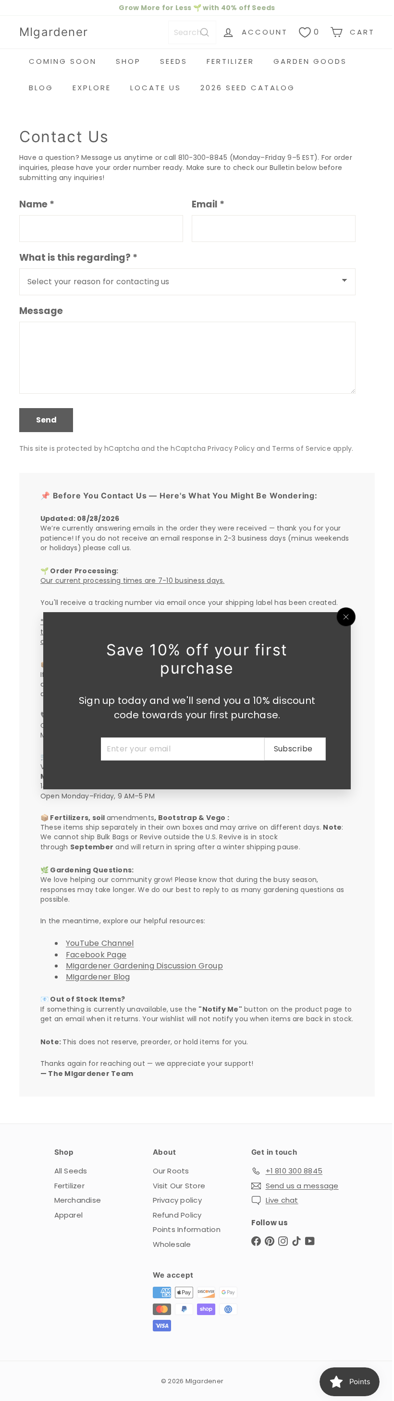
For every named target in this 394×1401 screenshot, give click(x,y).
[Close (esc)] (342, 617)
